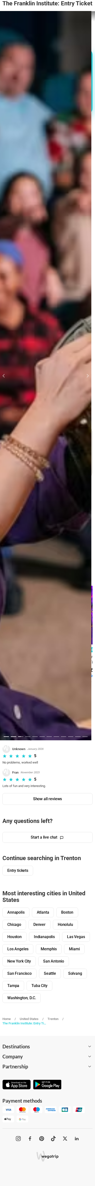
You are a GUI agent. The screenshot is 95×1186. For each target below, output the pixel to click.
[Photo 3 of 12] (20, 736)
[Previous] (6, 375)
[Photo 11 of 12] (77, 736)
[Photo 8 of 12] (56, 736)
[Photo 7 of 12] (49, 736)
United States (29, 1019)
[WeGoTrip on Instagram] (18, 1138)
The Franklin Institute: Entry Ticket (25, 1023)
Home (6, 1019)
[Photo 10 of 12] (70, 736)
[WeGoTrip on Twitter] (65, 1138)
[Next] (84, 375)
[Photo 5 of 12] (35, 736)
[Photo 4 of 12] (27, 736)
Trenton (53, 1019)
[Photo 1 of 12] (6, 736)
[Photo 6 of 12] (42, 736)
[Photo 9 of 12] (63, 736)
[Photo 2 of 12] (13, 736)
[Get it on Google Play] (47, 1085)
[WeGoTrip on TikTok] (53, 1138)
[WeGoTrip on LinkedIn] (77, 1138)
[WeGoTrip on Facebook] (30, 1138)
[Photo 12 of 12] (85, 736)
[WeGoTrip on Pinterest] (42, 1138)
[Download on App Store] (16, 1085)
